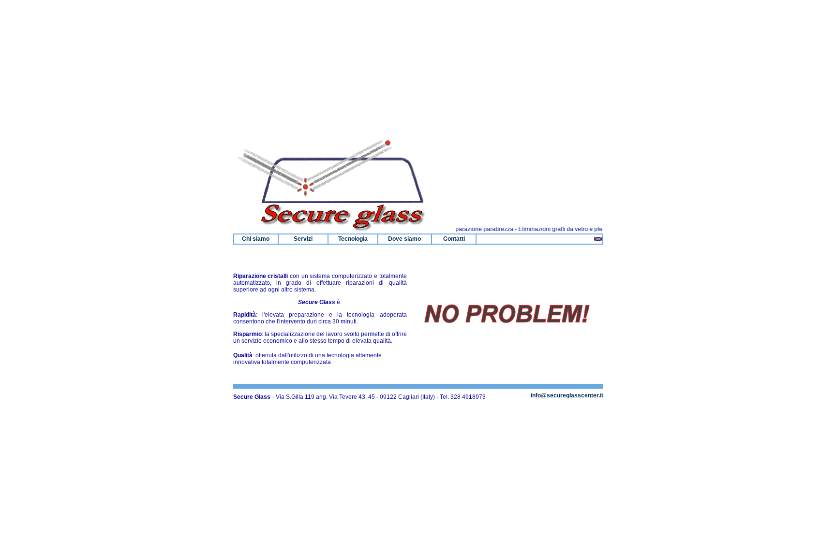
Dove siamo (404, 238)
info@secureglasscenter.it (567, 395)
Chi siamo (255, 238)
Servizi (303, 238)
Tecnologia (353, 238)
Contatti (454, 238)
